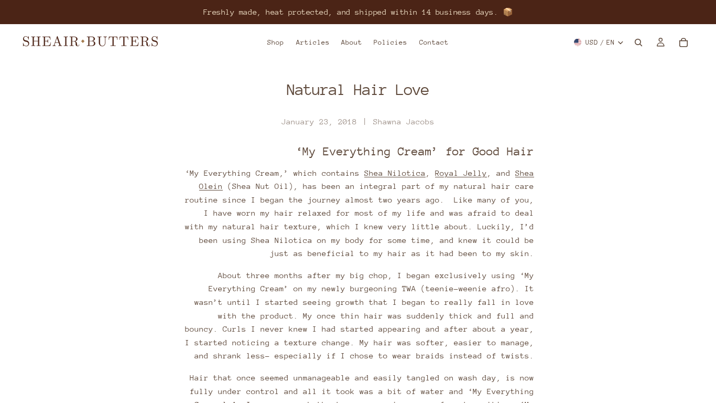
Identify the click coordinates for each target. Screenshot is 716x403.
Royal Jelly (461, 172)
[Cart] (683, 42)
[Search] (638, 42)
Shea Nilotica (395, 172)
